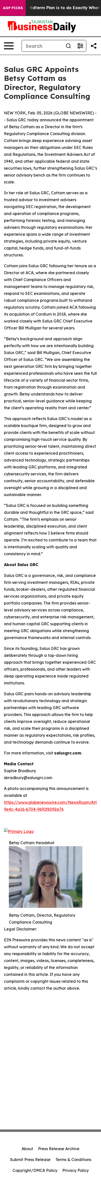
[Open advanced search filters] (80, 46)
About (27, 1148)
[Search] (68, 46)
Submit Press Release (30, 1159)
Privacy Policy (75, 1170)
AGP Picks (13, 8)
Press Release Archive (58, 1148)
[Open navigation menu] (9, 46)
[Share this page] (93, 46)
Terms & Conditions (73, 1159)
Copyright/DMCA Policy (35, 1170)
